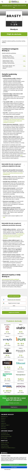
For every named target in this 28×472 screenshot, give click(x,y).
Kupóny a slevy (4, 444)
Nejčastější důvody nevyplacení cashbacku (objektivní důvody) (11, 165)
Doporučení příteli (5, 446)
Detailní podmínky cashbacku (9, 53)
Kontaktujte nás (4, 432)
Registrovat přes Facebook (14, 299)
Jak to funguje (4, 438)
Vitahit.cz (20, 324)
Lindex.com (3, 423)
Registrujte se (14, 407)
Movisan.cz (7, 383)
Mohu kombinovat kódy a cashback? (10, 279)
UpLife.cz (20, 336)
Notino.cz (3, 419)
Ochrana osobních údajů (6, 436)
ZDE (21, 155)
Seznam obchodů (5, 442)
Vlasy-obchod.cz (7, 324)
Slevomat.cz (3, 428)
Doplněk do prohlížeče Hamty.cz (8, 447)
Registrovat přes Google (14, 303)
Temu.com (3, 426)
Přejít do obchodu (14, 34)
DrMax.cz (3, 421)
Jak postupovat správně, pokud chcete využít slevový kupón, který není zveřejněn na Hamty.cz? (13, 121)
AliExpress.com (4, 416)
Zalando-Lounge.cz (5, 425)
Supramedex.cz (7, 348)
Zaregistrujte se (7, 5)
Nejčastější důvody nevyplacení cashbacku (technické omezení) (11, 224)
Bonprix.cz (3, 418)
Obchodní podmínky (5, 434)
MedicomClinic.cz (20, 383)
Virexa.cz (7, 336)
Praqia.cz (20, 348)
